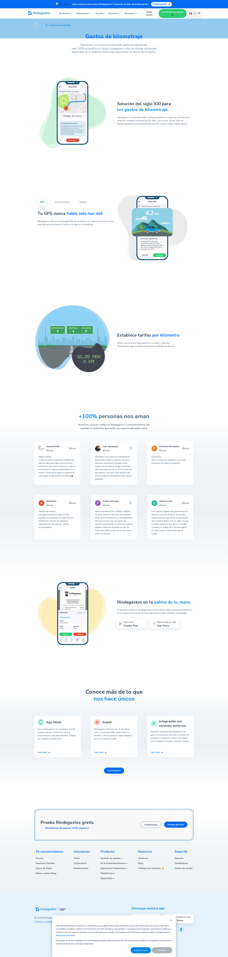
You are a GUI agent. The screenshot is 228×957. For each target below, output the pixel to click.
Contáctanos (150, 824)
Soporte (179, 858)
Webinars (143, 858)
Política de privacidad (65, 935)
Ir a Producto (114, 770)
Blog (140, 863)
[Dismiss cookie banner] (171, 920)
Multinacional (81, 868)
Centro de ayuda (184, 868)
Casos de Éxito (44, 868)
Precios (99, 13)
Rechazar (162, 950)
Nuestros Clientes (45, 863)
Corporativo (80, 863)
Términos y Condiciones (45, 921)
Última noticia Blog (46, 873)
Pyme (77, 858)
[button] (41, 25)
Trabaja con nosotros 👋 (151, 868)
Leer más (43, 752)
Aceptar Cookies (141, 950)
